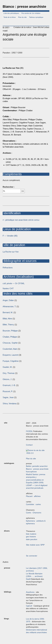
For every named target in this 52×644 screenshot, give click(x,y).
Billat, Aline (7, 318)
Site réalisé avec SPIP (35, 545)
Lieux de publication (17, 229)
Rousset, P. (8, 391)
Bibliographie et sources (20, 261)
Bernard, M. (8, 312)
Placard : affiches (33, 496)
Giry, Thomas (9, 373)
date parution (31, 539)
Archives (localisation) (18, 276)
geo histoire (31, 537)
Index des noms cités (18, 293)
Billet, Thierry (8, 324)
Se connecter (31, 556)
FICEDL (29, 431)
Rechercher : (9, 187)
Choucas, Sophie (10, 343)
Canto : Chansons (33, 513)
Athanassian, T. (9, 306)
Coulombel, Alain (10, 349)
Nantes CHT (8, 288)
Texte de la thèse (9, 17)
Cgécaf (29, 606)
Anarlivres (30, 592)
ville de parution (14, 245)
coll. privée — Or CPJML (14, 283)
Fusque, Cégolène (11, 361)
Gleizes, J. (7, 379)
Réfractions (8, 267)
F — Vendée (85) (10, 236)
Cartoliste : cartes (33, 504)
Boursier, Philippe (10, 331)
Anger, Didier (8, 300)
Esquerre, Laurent (10, 355)
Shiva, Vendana (9, 403)
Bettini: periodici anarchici (36, 466)
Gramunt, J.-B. (9, 385)
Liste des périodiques (11, 13)
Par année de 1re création (30, 13)
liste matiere (31, 534)
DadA (28, 579)
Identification (12, 213)
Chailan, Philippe (10, 337)
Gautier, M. (7, 367)
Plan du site (22, 17)
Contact (29, 445)
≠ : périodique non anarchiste (21, 220)
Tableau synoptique (36, 17)
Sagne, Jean (8, 397)
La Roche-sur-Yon (11, 252)
